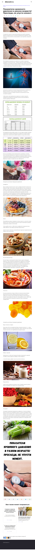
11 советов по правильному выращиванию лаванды (9, 526)
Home (4, 5)
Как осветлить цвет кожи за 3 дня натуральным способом (24, 517)
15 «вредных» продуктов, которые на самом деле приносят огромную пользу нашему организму (10, 511)
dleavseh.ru (9, 2)
